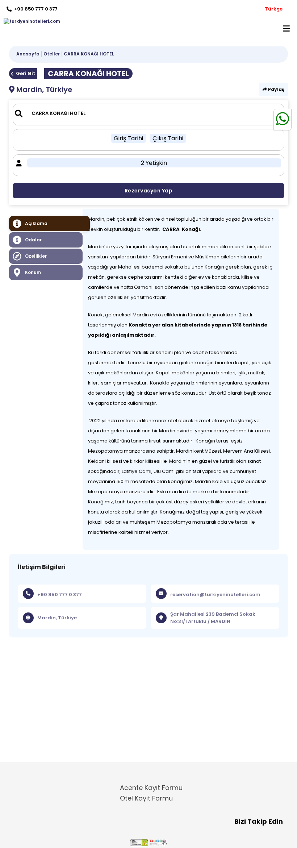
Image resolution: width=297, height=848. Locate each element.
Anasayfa (27, 54)
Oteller (51, 54)
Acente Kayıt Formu (151, 787)
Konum (33, 272)
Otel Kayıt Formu (146, 798)
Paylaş (275, 89)
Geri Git (25, 73)
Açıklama (36, 223)
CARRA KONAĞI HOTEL (89, 54)
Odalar (33, 240)
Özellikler (36, 256)
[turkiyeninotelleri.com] (30, 21)
